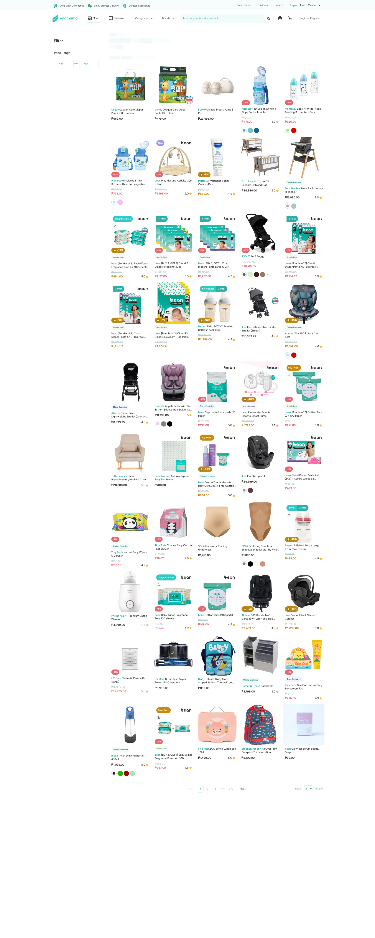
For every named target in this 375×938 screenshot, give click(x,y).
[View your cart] (290, 18)
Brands (166, 18)
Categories (142, 18)
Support (279, 5)
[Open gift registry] (280, 18)
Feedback (263, 5)
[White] (293, 206)
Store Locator (243, 5)
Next (243, 788)
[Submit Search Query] (268, 18)
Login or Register (310, 18)
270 (231, 788)
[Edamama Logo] (64, 18)
